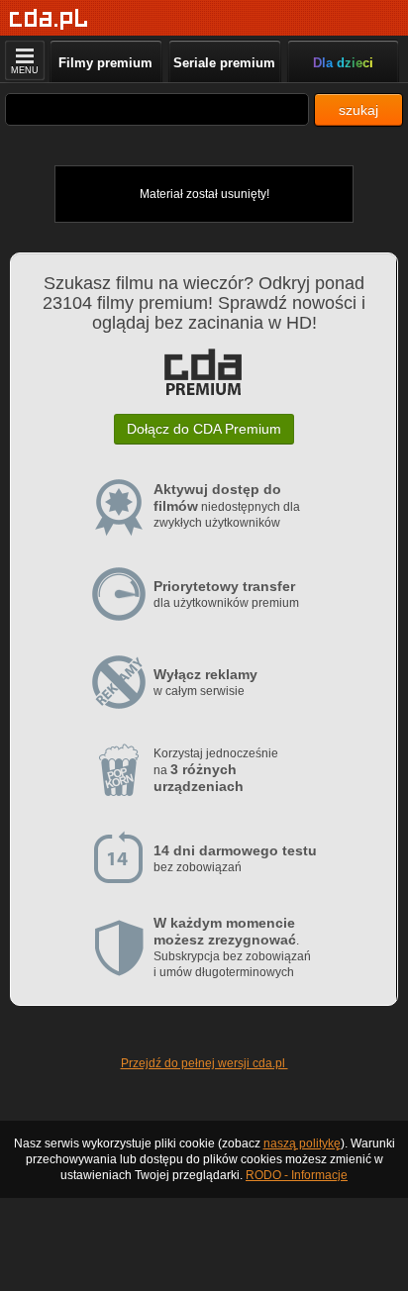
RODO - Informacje (297, 1175)
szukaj (358, 110)
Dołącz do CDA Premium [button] (204, 429)
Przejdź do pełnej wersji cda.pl (204, 1063)
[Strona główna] (49, 19)
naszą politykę (302, 1143)
